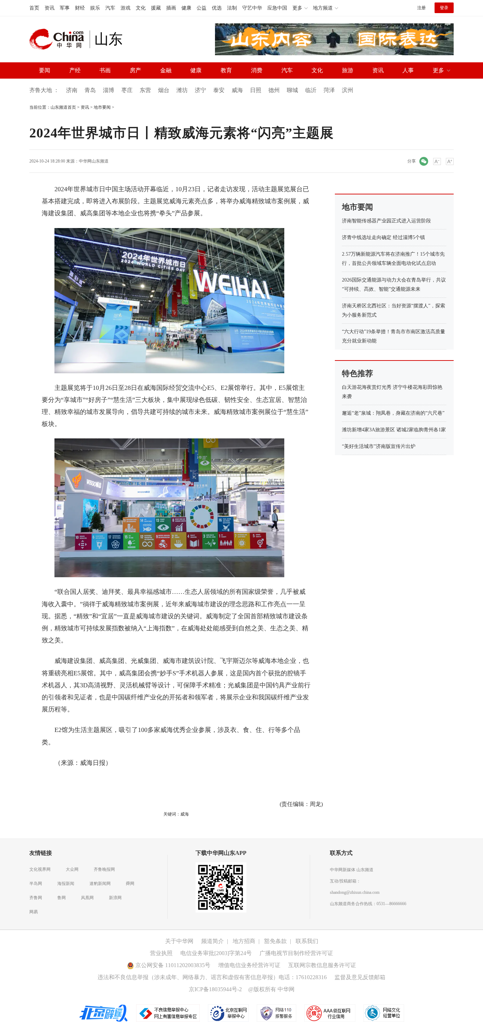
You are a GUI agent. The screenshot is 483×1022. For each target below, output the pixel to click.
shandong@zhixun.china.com (354, 892)
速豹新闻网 (100, 883)
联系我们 (307, 941)
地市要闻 (102, 107)
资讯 (49, 8)
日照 (255, 90)
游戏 (125, 8)
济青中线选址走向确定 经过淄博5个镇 (383, 237)
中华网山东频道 (94, 161)
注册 (421, 7)
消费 (256, 70)
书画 (105, 70)
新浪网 (115, 897)
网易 (33, 911)
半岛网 (35, 883)
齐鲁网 (35, 897)
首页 (34, 8)
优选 (217, 8)
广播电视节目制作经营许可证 (296, 953)
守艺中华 (252, 8)
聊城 (292, 90)
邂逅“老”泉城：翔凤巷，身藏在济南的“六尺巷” (393, 413)
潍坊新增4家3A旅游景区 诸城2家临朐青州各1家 (394, 429)
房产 (135, 70)
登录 (444, 7)
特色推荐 (357, 373)
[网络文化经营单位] (384, 1012)
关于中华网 (179, 941)
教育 (226, 70)
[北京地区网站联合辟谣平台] (104, 1012)
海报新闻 (65, 883)
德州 (274, 90)
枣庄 (127, 90)
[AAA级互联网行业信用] (330, 1012)
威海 (237, 90)
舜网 (130, 883)
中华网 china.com (59, 39)
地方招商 (244, 941)
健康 (186, 8)
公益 (201, 8)
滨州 (347, 90)
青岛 (90, 90)
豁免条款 (275, 941)
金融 (165, 70)
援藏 (156, 8)
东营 (145, 90)
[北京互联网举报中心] (228, 1012)
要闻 (44, 70)
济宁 (200, 90)
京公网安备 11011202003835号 (172, 965)
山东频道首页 (63, 107)
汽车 (110, 8)
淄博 (108, 90)
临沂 (310, 90)
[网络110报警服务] (277, 1012)
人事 (408, 70)
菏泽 (329, 90)
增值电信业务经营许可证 (249, 965)
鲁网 (61, 897)
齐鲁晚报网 (104, 869)
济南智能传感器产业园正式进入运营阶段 (386, 220)
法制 (232, 8)
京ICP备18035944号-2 (215, 989)
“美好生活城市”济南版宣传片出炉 (378, 446)
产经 (75, 70)
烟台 (163, 90)
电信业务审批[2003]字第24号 (216, 953)
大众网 (72, 869)
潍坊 (182, 90)
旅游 (347, 70)
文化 (141, 8)
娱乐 (95, 8)
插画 (171, 8)
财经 (80, 8)
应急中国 (277, 8)
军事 (65, 8)
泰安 (219, 90)
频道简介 (212, 941)
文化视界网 (40, 869)
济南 (71, 90)
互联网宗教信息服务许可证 (322, 965)
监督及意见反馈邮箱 (359, 977)
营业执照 (161, 953)
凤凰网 (87, 897)
